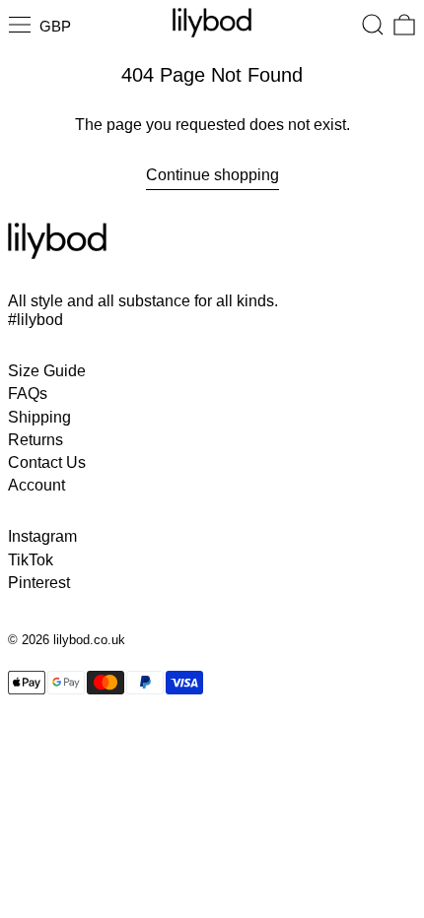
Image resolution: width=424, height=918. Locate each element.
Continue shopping (212, 174)
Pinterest (39, 582)
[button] (373, 24)
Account (36, 485)
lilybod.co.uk (89, 639)
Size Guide (47, 370)
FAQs (27, 393)
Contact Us (47, 462)
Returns (35, 439)
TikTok (30, 560)
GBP (55, 26)
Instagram (42, 536)
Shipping (39, 417)
